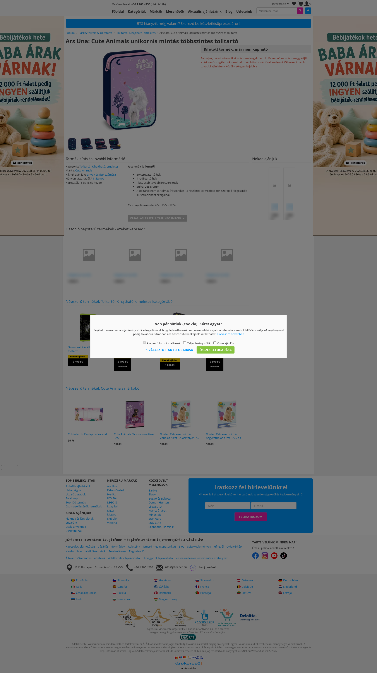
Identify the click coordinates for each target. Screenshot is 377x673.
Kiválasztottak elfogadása (169, 350)
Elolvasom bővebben (230, 334)
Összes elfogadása (215, 350)
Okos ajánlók (225, 343)
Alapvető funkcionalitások (163, 343)
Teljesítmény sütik (199, 343)
